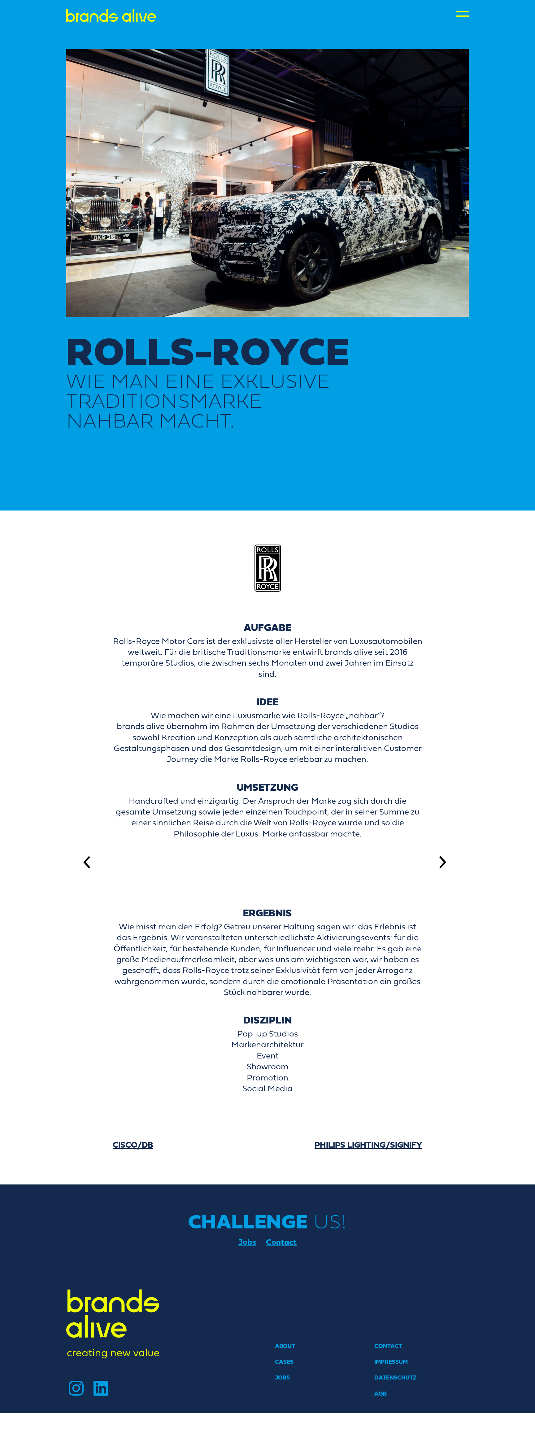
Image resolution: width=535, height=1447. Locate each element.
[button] (89, 862)
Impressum (391, 1361)
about (285, 1346)
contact (388, 1346)
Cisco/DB (133, 1144)
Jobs (247, 1241)
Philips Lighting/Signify (368, 1144)
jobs (282, 1377)
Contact (281, 1241)
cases (284, 1361)
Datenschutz (395, 1377)
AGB (380, 1393)
